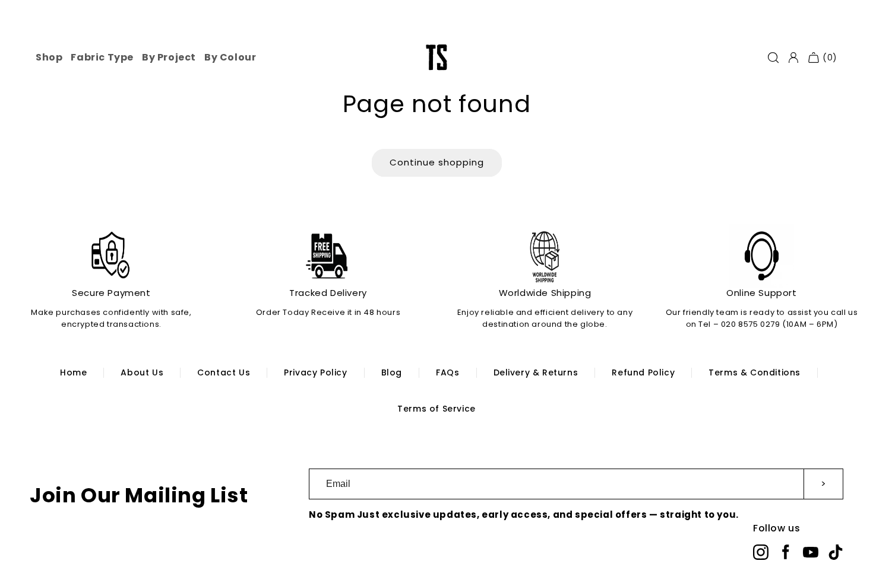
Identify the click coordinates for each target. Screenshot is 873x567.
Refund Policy (643, 372)
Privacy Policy (315, 372)
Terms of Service (436, 409)
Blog (391, 372)
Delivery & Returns (536, 372)
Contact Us (223, 372)
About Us (142, 372)
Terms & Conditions (754, 372)
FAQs (447, 372)
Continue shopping (437, 162)
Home (73, 372)
